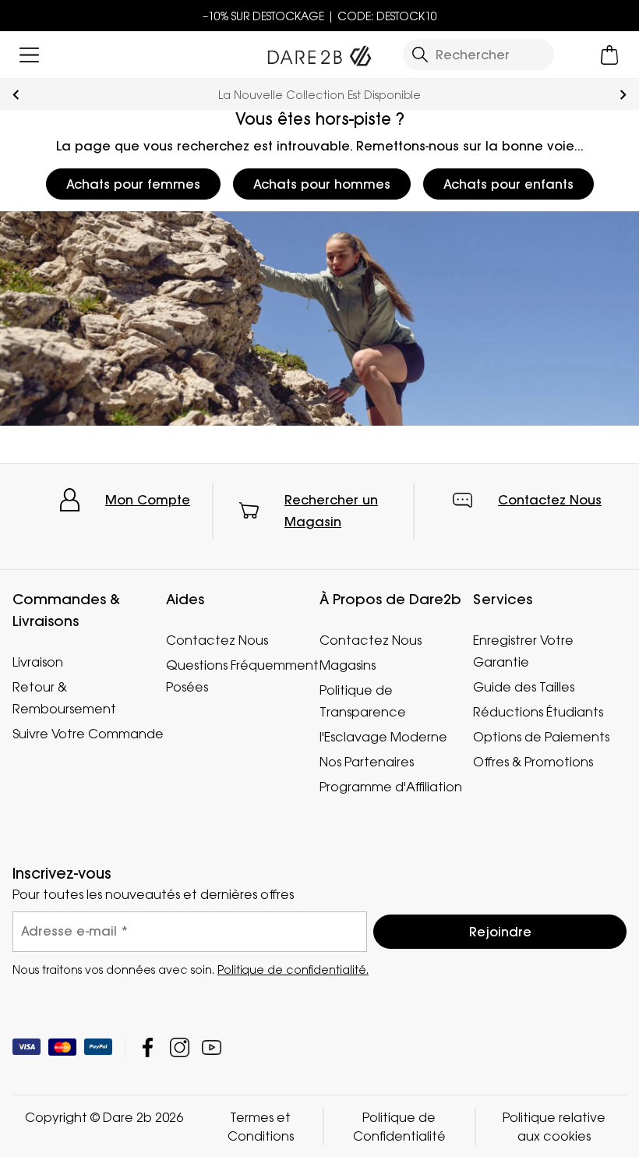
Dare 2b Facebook (147, 1046)
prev (16, 94)
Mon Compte (147, 500)
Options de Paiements (541, 737)
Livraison (37, 662)
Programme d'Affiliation (391, 786)
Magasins (348, 665)
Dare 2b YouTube (211, 1046)
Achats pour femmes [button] (133, 184)
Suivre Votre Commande (88, 733)
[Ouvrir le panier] (610, 55)
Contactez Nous (550, 500)
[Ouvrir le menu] (29, 55)
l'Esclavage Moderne (383, 737)
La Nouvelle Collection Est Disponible (319, 94)
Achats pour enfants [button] (508, 184)
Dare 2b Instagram (179, 1046)
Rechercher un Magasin (331, 510)
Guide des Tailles (523, 687)
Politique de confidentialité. (293, 968)
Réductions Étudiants (538, 712)
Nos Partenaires (367, 762)
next (623, 94)
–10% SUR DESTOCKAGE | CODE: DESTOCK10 (320, 16)
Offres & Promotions (533, 762)
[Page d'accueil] (319, 52)
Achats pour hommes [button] (321, 184)
